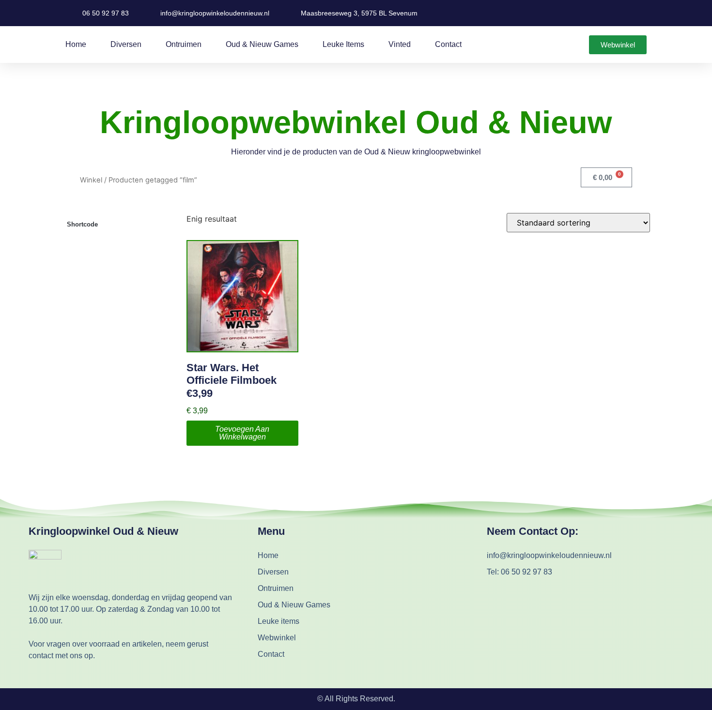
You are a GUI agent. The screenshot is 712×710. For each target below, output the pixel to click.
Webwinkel (277, 638)
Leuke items (343, 44)
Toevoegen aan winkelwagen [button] (242, 433)
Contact (448, 44)
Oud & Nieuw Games (262, 44)
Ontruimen (183, 44)
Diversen (125, 44)
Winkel (91, 180)
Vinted (399, 44)
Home (75, 44)
